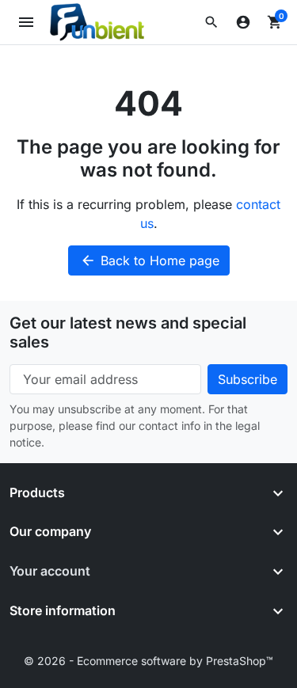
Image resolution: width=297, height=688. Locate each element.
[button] (211, 22)
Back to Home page (149, 260)
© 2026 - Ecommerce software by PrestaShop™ (148, 660)
